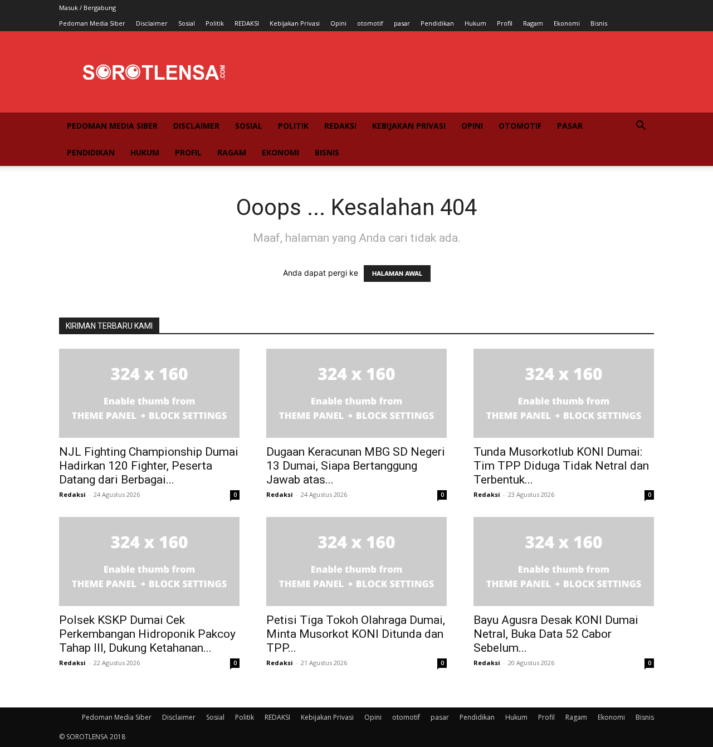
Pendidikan (437, 23)
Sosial (186, 23)
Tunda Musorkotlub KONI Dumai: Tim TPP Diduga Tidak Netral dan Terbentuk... (561, 465)
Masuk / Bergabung (87, 7)
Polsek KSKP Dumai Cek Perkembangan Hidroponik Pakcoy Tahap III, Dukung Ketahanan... (147, 634)
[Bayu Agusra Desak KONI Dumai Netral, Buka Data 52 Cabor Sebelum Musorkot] (563, 561)
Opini (338, 23)
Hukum (475, 23)
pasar (402, 23)
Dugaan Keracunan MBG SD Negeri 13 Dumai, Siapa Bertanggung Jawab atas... (355, 465)
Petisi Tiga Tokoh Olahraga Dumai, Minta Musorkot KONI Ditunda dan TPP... (355, 634)
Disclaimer (152, 23)
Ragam (533, 23)
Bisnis (598, 23)
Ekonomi (567, 23)
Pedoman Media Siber (92, 23)
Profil (504, 23)
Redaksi (72, 494)
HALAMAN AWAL (397, 273)
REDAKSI (247, 23)
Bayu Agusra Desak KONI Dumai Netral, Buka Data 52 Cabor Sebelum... (555, 634)
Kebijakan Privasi (295, 23)
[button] (640, 126)
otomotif (370, 23)
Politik (215, 23)
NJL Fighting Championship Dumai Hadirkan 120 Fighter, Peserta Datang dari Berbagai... (148, 465)
